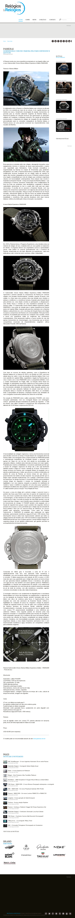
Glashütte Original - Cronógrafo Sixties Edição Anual (23, 766)
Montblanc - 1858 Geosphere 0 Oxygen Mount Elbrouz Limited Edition (28, 779)
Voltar (11, 41)
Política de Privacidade (33, 913)
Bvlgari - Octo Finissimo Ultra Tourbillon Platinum (22, 775)
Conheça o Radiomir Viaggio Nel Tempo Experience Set (62, 90)
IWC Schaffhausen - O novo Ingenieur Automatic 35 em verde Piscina (28, 761)
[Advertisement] (37, 39)
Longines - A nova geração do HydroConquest (21, 798)
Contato (52, 19)
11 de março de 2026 (13, 813)
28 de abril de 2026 (13, 795)
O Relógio (42, 19)
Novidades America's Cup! (63, 130)
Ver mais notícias (62, 138)
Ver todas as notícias (11, 831)
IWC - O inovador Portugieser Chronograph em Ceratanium (25, 825)
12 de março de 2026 (13, 808)
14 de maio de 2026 (13, 776)
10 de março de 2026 (13, 817)
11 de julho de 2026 (13, 763)
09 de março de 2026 (13, 822)
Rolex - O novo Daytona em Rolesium (19, 770)
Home (21, 19)
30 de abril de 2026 (13, 786)
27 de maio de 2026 (13, 772)
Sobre (28, 19)
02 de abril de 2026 (13, 799)
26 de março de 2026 (13, 804)
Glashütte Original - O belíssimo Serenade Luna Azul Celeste (25, 811)
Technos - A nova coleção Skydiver (18, 802)
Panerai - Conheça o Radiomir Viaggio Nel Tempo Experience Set (27, 807)
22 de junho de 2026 (13, 767)
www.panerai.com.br (39, 738)
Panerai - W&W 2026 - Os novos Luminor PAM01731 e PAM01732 (27, 793)
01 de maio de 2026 (13, 781)
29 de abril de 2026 (13, 790)
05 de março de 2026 (13, 827)
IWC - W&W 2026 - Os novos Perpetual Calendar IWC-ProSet (26, 789)
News (34, 19)
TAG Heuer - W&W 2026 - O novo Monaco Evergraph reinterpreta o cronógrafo (31, 784)
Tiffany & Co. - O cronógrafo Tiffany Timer (20, 820)
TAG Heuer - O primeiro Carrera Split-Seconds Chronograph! (25, 816)
